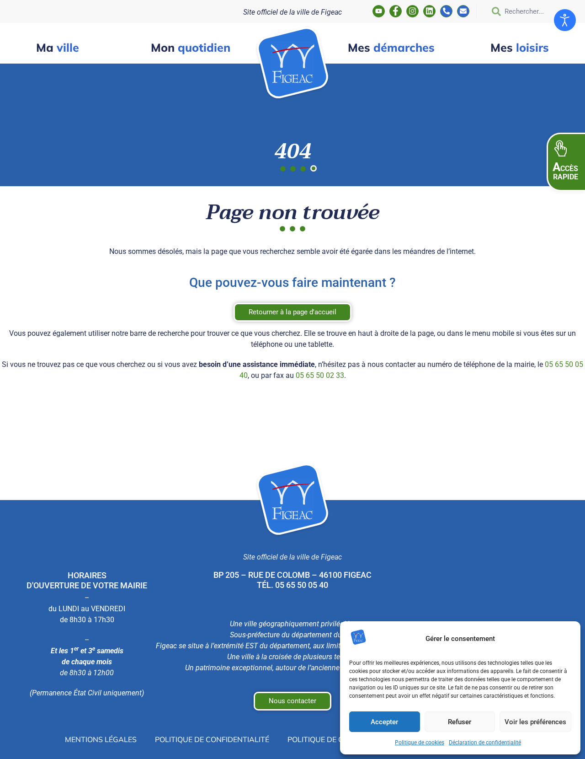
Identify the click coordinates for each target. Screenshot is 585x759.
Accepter (384, 722)
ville (57, 47)
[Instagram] (412, 11)
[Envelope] (463, 11)
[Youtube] (378, 11)
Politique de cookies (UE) (336, 739)
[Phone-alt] (446, 11)
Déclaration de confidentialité (485, 742)
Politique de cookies (419, 742)
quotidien (190, 47)
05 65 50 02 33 (320, 375)
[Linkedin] (429, 11)
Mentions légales (101, 739)
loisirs (519, 47)
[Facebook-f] (395, 11)
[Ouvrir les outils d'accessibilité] (565, 20)
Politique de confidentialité (212, 739)
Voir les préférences (535, 722)
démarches (391, 47)
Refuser (459, 722)
